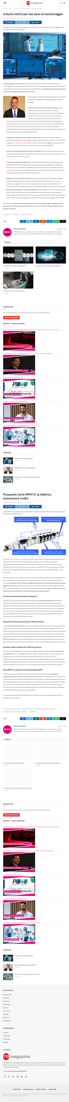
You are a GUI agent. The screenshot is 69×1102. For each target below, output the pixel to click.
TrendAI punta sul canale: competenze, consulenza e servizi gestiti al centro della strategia (28, 353)
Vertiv (55, 181)
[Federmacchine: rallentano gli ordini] (8, 461)
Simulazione (6, 1001)
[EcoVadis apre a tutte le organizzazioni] (18, 255)
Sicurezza (5, 1007)
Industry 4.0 (6, 1017)
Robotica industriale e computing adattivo (25, 468)
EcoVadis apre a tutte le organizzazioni (15, 266)
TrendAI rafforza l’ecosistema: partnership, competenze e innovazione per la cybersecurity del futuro (31, 329)
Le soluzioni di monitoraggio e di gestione (26, 143)
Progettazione (6, 1004)
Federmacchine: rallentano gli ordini (24, 458)
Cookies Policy (7, 1036)
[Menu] (5, 3)
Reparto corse (6, 1011)
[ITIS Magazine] (34, 3)
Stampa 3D (6, 998)
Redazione (5, 1042)
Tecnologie (6, 1014)
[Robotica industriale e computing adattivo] (8, 470)
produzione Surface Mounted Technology (15, 711)
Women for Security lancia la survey (14, 291)
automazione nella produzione (12, 709)
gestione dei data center (43, 167)
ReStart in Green (7, 994)
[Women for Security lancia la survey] (18, 280)
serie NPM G (31, 711)
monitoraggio (15, 214)
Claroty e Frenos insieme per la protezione (48, 266)
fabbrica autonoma (27, 709)
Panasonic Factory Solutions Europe (14, 559)
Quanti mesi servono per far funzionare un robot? (27, 477)
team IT (24, 214)
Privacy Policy (6, 1039)
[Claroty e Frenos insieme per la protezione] (51, 255)
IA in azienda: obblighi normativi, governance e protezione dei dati (21, 425)
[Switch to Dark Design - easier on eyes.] (61, 3)
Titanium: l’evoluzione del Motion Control (14, 401)
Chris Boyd (7, 214)
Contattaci (6, 1032)
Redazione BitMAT (10, 18)
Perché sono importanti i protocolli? (13, 377)
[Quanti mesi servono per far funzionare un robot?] (8, 479)
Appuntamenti (6, 1020)
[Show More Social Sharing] (44, 22)
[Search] (64, 3)
